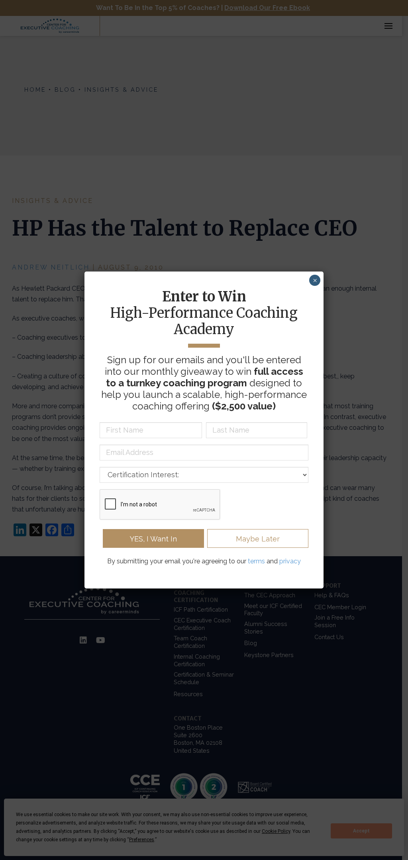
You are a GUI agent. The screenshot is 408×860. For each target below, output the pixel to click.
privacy (290, 561)
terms (256, 561)
